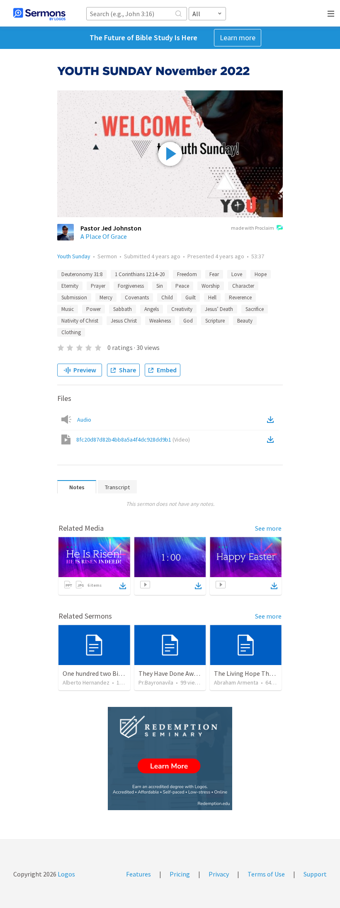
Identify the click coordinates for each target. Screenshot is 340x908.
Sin (159, 285)
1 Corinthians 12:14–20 (140, 274)
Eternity (69, 285)
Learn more (237, 37)
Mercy (106, 297)
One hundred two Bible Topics (105, 673)
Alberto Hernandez (86, 682)
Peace (182, 285)
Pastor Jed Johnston (110, 228)
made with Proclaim (252, 228)
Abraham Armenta (236, 682)
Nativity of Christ (79, 320)
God (188, 320)
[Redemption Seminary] (170, 758)
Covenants (137, 297)
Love (236, 274)
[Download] (122, 585)
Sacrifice (254, 309)
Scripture (215, 320)
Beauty (245, 320)
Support (315, 874)
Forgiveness (131, 285)
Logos (65, 874)
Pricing (180, 874)
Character (243, 285)
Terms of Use (266, 874)
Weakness (160, 320)
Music (67, 309)
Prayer (98, 285)
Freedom (187, 274)
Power (93, 309)
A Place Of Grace (103, 236)
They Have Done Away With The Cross (191, 673)
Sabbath (122, 309)
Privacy (219, 874)
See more (268, 528)
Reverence (240, 297)
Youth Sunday (73, 256)
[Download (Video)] (272, 439)
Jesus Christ (124, 320)
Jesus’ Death (219, 309)
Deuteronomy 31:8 (81, 274)
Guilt (190, 297)
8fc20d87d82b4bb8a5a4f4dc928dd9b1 (133, 439)
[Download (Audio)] (272, 419)
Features (138, 874)
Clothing (71, 332)
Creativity (181, 309)
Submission (74, 297)
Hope (261, 274)
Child (167, 297)
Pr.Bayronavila (155, 682)
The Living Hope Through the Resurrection (274, 673)
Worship (211, 285)
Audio (84, 419)
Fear (214, 274)
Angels (151, 309)
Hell (212, 297)
